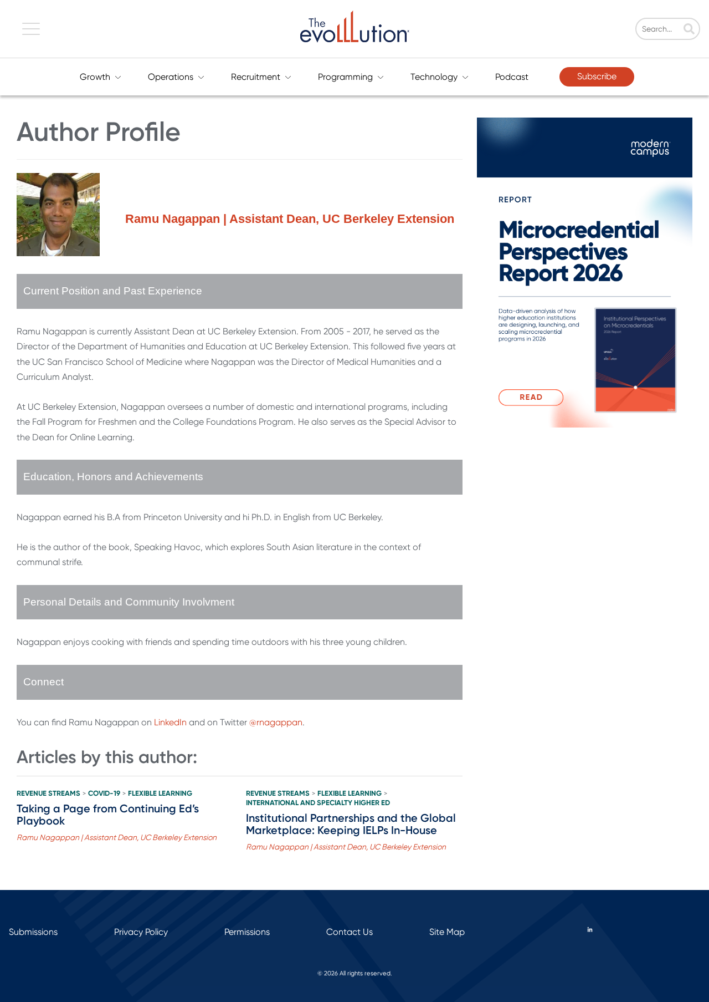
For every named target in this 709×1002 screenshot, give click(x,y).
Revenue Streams (48, 793)
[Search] (689, 30)
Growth (95, 77)
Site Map (447, 932)
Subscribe (596, 76)
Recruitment (255, 77)
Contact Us (349, 932)
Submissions (33, 932)
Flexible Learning (160, 793)
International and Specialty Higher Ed (318, 803)
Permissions (247, 932)
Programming (345, 77)
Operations (170, 77)
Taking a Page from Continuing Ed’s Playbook (108, 814)
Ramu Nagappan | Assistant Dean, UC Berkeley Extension (117, 837)
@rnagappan (275, 722)
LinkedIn (170, 722)
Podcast (511, 77)
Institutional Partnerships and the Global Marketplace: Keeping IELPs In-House (351, 824)
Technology (434, 77)
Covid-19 (104, 793)
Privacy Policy (141, 932)
